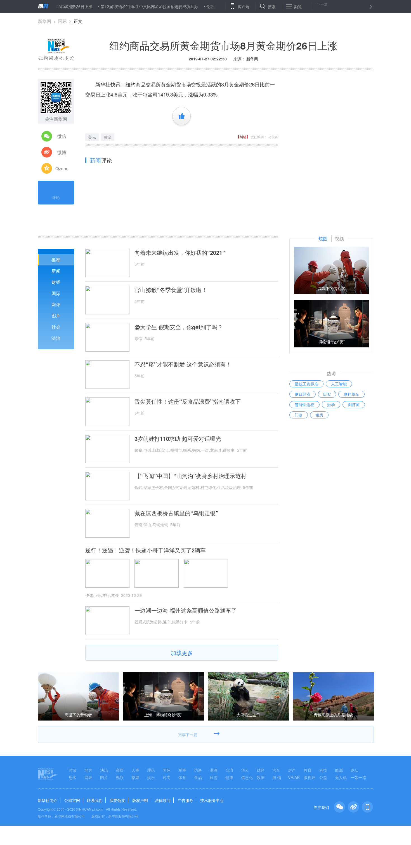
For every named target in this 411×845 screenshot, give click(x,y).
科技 (323, 770)
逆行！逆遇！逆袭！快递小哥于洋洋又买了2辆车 (145, 550)
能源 (339, 770)
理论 (151, 770)
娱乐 (151, 777)
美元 (92, 137)
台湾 (229, 770)
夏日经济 (302, 394)
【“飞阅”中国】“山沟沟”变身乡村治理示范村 (190, 476)
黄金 (108, 137)
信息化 (247, 777)
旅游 (214, 777)
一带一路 (358, 777)
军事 (182, 770)
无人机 (341, 777)
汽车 (276, 770)
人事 (135, 770)
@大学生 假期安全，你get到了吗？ (178, 327)
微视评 (309, 777)
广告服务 (185, 800)
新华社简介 (47, 800)
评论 (56, 197)
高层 (120, 770)
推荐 (55, 259)
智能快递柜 (304, 404)
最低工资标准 (306, 384)
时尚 (167, 777)
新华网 (44, 21)
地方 (88, 770)
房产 (292, 770)
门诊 (299, 415)
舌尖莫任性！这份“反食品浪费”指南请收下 (187, 401)
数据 (260, 777)
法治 (55, 338)
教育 (307, 770)
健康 (229, 777)
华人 (245, 770)
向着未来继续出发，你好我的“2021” (179, 252)
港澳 (214, 770)
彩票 (135, 777)
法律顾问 (163, 800)
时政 (73, 770)
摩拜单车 (351, 394)
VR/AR (294, 777)
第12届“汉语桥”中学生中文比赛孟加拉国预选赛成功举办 (133, 6)
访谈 (198, 770)
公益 (323, 777)
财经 (55, 282)
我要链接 (117, 800)
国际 (62, 21)
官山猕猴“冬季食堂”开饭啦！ (170, 290)
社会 (55, 327)
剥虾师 (354, 404)
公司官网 (72, 800)
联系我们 (95, 800)
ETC (327, 394)
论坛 (354, 770)
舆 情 (276, 777)
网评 (55, 304)
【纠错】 (243, 136)
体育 (182, 777)
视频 (120, 777)
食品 (198, 777)
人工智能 (339, 384)
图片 (55, 315)
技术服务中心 (212, 800)
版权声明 (140, 800)
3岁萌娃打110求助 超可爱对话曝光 (177, 438)
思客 (73, 777)
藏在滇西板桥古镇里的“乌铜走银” (176, 513)
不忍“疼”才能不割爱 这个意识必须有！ (182, 364)
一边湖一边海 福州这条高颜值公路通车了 (185, 610)
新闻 (55, 271)
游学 (331, 404)
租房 (319, 415)
